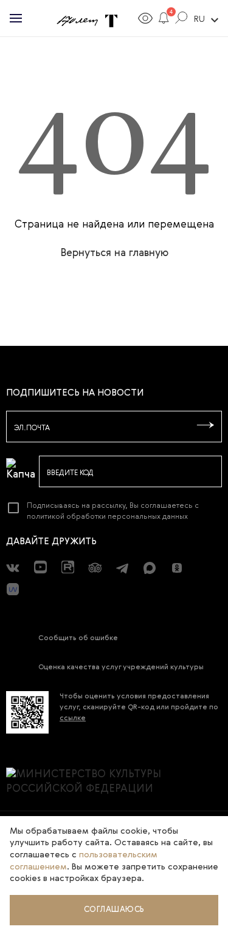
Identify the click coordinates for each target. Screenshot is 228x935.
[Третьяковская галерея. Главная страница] (111, 22)
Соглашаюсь (114, 910)
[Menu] (16, 18)
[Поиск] (181, 20)
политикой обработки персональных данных (107, 517)
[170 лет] (77, 22)
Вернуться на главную (114, 253)
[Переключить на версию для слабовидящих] (145, 20)
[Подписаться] (205, 426)
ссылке (73, 718)
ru (208, 20)
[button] (164, 20)
